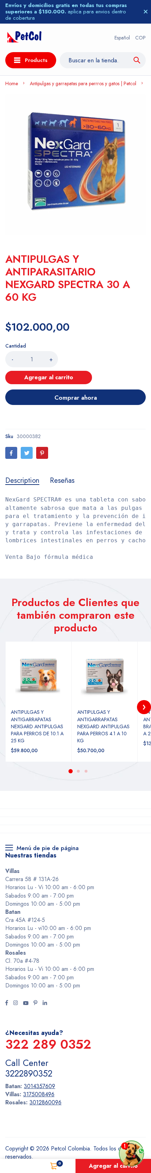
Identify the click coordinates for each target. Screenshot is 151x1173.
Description (22, 480)
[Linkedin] (44, 1003)
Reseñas (62, 480)
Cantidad (15, 345)
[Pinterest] (42, 453)
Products (36, 60)
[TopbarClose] (145, 11)
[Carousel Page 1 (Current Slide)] (70, 771)
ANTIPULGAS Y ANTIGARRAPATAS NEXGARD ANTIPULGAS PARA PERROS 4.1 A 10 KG (103, 726)
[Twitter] (27, 453)
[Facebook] (11, 453)
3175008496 (38, 1094)
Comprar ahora (75, 397)
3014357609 (39, 1086)
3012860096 (45, 1102)
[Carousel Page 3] (85, 771)
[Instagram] (15, 1003)
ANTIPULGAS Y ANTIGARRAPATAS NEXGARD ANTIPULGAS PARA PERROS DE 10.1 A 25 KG (37, 726)
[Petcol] (24, 38)
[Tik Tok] (35, 1003)
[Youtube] (25, 1003)
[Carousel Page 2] (78, 771)
